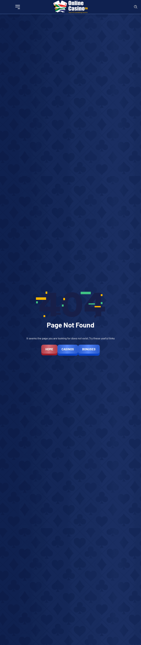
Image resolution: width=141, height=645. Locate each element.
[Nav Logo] (70, 7)
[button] (17, 7)
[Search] (136, 7)
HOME (49, 349)
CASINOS (68, 349)
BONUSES (89, 349)
